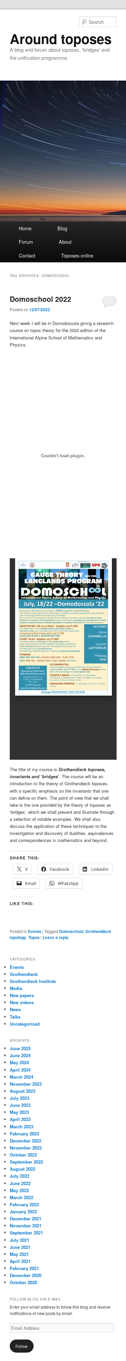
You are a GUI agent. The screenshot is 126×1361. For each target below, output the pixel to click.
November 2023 (26, 1084)
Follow (21, 1346)
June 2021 (20, 1247)
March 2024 (21, 1077)
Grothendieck (24, 974)
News (15, 1009)
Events (34, 931)
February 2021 (24, 1268)
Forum (26, 241)
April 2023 (20, 1119)
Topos (34, 937)
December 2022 (25, 1140)
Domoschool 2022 (40, 299)
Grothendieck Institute (33, 981)
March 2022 (21, 1197)
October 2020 (23, 1282)
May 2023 (19, 1112)
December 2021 (25, 1218)
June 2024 (20, 1055)
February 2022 (24, 1204)
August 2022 (22, 1169)
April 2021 (20, 1261)
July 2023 (19, 1098)
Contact (27, 255)
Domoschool (71, 931)
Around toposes (61, 38)
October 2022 (23, 1155)
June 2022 (20, 1183)
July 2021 (19, 1240)
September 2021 (26, 1232)
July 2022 (19, 1176)
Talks (15, 1017)
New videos (22, 1002)
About (65, 241)
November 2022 (26, 1147)
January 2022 (23, 1211)
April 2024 (20, 1070)
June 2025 (20, 1048)
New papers (22, 995)
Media (16, 988)
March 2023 (21, 1126)
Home (25, 228)
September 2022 (26, 1162)
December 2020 (25, 1275)
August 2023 (22, 1091)
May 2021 (19, 1254)
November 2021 (26, 1225)
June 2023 (20, 1105)
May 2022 (19, 1190)
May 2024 (19, 1062)
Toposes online (77, 255)
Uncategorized (25, 1024)
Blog (62, 228)
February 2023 (24, 1133)
